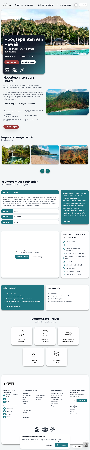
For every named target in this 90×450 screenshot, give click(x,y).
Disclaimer (73, 413)
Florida (24, 397)
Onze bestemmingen (24, 5)
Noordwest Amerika (25, 402)
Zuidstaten (39, 397)
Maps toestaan (22, 257)
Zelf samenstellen (46, 5)
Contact (83, 5)
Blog (52, 406)
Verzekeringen (55, 397)
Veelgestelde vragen (57, 393)
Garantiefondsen (56, 395)
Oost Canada (26, 410)
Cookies (72, 411)
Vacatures (54, 402)
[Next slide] (48, 171)
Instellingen (48, 445)
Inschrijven (82, 400)
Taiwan (24, 415)
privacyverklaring (41, 441)
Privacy (72, 409)
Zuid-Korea (26, 417)
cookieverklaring (54, 441)
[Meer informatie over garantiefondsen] (45, 429)
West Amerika (26, 395)
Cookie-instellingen (37, 257)
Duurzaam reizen (56, 399)
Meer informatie (64, 5)
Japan (24, 412)
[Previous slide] (42, 171)
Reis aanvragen (11, 62)
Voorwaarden (55, 404)
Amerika (25, 393)
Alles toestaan (61, 445)
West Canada (26, 408)
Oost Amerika (40, 395)
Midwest (38, 399)
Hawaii (24, 399)
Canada (25, 406)
